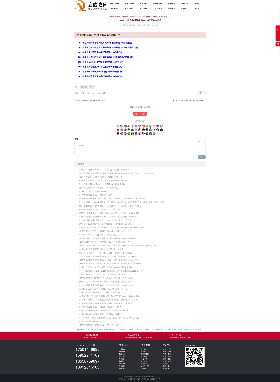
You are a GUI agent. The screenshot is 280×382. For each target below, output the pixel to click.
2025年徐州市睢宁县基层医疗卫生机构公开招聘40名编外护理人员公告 (106, 278)
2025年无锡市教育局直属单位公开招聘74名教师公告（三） (101, 325)
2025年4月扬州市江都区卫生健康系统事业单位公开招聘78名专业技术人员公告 (109, 296)
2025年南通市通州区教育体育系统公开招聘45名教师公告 (100, 177)
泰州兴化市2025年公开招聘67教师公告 (93, 191)
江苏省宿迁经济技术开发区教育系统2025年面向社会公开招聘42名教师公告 (107, 238)
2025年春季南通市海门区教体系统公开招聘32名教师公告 (100, 314)
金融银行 (184, 8)
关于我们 (123, 345)
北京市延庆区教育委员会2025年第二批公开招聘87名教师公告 (102, 274)
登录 (199, 141)
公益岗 (197, 8)
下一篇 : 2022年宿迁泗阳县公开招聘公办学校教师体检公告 (192, 101)
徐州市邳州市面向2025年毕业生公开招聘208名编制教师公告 (102, 184)
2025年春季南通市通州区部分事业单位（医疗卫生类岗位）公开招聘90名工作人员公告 (112, 199)
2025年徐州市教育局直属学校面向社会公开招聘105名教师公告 (103, 249)
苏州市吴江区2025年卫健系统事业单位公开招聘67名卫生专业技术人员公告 (107, 256)
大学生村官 (157, 8)
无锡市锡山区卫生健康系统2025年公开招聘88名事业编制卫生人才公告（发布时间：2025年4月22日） (117, 173)
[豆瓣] (99, 93)
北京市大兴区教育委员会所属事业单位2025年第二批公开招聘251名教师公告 (108, 217)
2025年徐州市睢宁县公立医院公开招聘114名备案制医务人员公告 (103, 311)
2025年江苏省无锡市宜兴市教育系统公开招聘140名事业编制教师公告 (105, 267)
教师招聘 (171, 3)
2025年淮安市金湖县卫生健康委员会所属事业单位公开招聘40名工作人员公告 (108, 300)
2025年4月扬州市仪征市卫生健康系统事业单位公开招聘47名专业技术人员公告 (109, 318)
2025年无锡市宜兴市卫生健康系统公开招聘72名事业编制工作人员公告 (106, 303)
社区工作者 (129, 8)
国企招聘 (171, 8)
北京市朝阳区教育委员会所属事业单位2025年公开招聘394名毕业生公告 (106, 285)
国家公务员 (114, 3)
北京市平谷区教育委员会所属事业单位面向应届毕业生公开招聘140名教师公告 (109, 213)
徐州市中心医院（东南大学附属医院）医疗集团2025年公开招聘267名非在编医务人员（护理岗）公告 (117, 245)
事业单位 (143, 3)
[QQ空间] (94, 93)
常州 (91, 87)
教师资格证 (157, 3)
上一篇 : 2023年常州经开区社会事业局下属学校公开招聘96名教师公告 (98, 101)
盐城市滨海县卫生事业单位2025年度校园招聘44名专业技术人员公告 (105, 224)
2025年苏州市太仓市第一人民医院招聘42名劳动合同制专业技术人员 (105, 231)
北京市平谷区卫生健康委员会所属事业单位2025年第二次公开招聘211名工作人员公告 (111, 227)
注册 (204, 141)
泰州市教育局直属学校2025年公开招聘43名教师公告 (99, 188)
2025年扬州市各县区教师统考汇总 (92, 321)
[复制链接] (104, 93)
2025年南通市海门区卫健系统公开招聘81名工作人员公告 (100, 235)
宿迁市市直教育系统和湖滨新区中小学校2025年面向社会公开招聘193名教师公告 (110, 264)
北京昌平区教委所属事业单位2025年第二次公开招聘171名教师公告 (104, 170)
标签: (76, 87)
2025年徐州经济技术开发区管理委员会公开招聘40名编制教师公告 (104, 242)
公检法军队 (114, 8)
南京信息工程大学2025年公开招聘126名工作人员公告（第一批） (103, 289)
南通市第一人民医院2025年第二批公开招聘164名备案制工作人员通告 (105, 253)
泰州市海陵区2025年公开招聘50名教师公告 (95, 195)
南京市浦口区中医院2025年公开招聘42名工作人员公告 (100, 209)
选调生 (197, 3)
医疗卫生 (184, 3)
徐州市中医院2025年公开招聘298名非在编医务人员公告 (100, 307)
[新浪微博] (89, 93)
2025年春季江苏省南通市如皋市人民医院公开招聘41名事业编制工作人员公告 (108, 260)
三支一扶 (143, 8)
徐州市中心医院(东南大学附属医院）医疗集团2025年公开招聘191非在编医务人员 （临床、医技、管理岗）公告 (121, 202)
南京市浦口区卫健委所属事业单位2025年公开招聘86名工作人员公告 (105, 220)
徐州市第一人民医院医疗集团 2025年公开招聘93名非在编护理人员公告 (106, 282)
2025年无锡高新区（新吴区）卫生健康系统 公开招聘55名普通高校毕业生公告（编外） (112, 271)
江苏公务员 (129, 3)
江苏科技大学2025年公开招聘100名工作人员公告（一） (100, 292)
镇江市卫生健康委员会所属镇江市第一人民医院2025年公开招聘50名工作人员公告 (110, 206)
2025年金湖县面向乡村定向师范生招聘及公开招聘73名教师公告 (103, 180)
